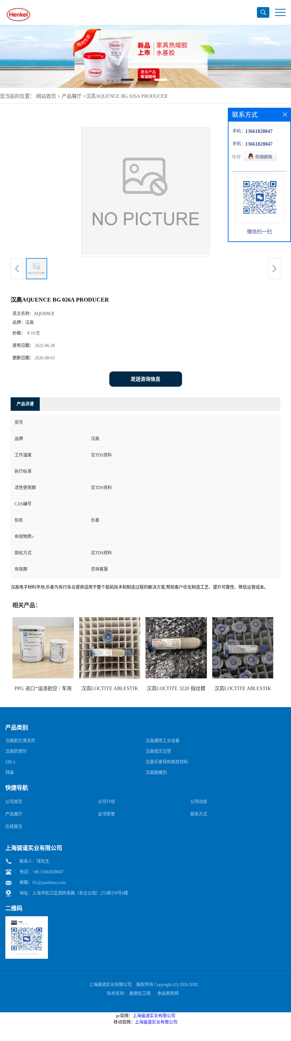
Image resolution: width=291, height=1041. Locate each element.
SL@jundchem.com (49, 882)
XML (194, 984)
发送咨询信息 (145, 379)
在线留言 (13, 826)
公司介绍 (106, 801)
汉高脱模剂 (156, 772)
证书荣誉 (106, 814)
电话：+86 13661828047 (42, 871)
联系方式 (198, 814)
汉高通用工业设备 (163, 740)
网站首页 (46, 96)
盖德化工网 (139, 993)
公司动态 (198, 801)
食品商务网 (168, 993)
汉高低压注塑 (158, 751)
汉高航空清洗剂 (20, 740)
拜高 (9, 772)
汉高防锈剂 (16, 751)
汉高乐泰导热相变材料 (167, 762)
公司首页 (13, 801)
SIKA (10, 762)
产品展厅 (72, 96)
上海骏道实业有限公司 (110, 984)
